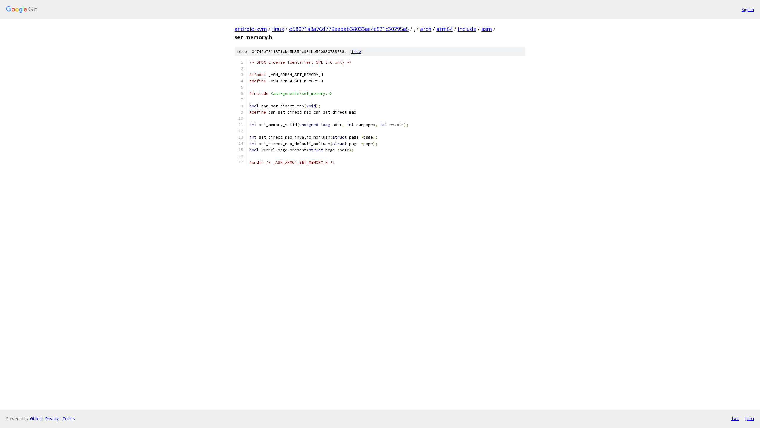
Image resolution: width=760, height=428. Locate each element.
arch (425, 28)
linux (278, 28)
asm (486, 28)
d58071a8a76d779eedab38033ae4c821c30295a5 (349, 28)
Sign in (748, 9)
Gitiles (36, 418)
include (467, 28)
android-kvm (251, 28)
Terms (68, 418)
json (749, 418)
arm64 (444, 28)
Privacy (52, 418)
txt (735, 418)
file (356, 51)
